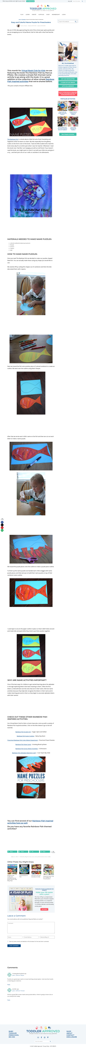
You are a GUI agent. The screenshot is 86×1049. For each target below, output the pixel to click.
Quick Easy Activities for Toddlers (73, 128)
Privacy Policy (46, 1046)
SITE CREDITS (53, 1046)
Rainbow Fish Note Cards (23, 744)
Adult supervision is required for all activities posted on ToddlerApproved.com (68, 93)
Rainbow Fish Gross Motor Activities (26, 749)
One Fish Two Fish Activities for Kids (36, 876)
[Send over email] (2, 530)
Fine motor (29, 856)
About (69, 1033)
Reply (8, 984)
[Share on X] (2, 525)
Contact (70, 1035)
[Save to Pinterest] (2, 527)
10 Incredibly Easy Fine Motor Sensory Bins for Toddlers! (62, 128)
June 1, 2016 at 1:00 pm (18, 975)
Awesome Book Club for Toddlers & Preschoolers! (48, 877)
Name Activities (41, 856)
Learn (33, 856)
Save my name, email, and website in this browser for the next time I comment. (29, 941)
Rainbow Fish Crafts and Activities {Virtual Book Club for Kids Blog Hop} (12, 878)
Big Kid (12, 1037)
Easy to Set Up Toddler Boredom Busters (62, 113)
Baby (11, 1031)
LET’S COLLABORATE (68, 86)
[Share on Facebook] (2, 522)
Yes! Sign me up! (30, 1)
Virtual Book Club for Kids (33, 70)
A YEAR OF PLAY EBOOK (68, 82)
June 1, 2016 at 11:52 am (18, 991)
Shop (69, 1031)
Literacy (36, 856)
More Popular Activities (68, 134)
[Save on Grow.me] (8, 854)
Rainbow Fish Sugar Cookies (25, 736)
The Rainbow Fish (12, 139)
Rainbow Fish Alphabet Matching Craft (24, 753)
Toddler (49, 856)
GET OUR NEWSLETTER (68, 79)
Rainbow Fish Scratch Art (23, 732)
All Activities (22, 856)
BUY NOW (44, 909)
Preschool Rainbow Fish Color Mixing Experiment (22, 740)
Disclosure (72, 1037)
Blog (26, 856)
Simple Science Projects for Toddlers (73, 113)
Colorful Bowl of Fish (23, 876)
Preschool (14, 1035)
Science (45, 856)
